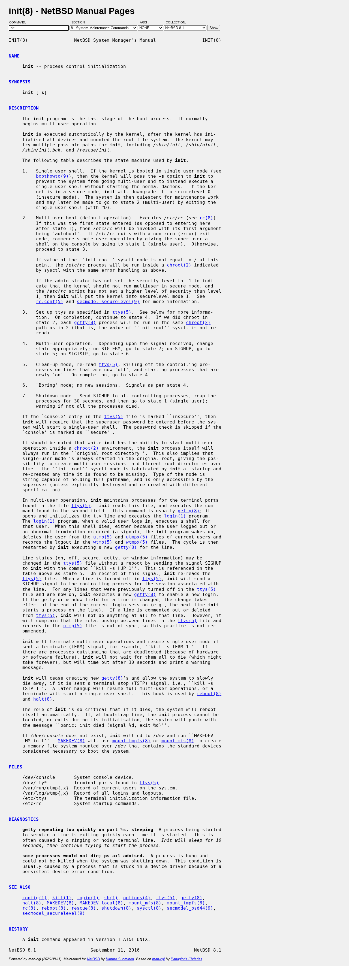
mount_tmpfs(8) (131, 740)
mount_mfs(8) (177, 740)
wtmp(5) (102, 542)
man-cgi (158, 959)
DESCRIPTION (24, 108)
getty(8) (85, 322)
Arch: (147, 22)
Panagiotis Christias (186, 959)
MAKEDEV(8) (71, 740)
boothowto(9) (52, 176)
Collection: (176, 22)
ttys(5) (121, 312)
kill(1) (61, 897)
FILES (15, 767)
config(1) (34, 897)
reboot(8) (209, 693)
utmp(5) (102, 537)
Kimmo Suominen (120, 959)
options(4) (137, 897)
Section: (79, 22)
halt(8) (42, 699)
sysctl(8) (149, 908)
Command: (19, 22)
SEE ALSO (20, 887)
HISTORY (18, 929)
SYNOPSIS (20, 81)
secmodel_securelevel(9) (108, 301)
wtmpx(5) (137, 542)
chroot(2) (179, 265)
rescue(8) (83, 908)
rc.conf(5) (49, 301)
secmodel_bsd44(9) (190, 908)
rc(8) (206, 217)
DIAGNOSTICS (24, 819)
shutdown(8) (116, 908)
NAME (14, 56)
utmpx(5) (137, 537)
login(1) (175, 516)
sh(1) (111, 897)
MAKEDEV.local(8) (101, 903)
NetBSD (93, 959)
